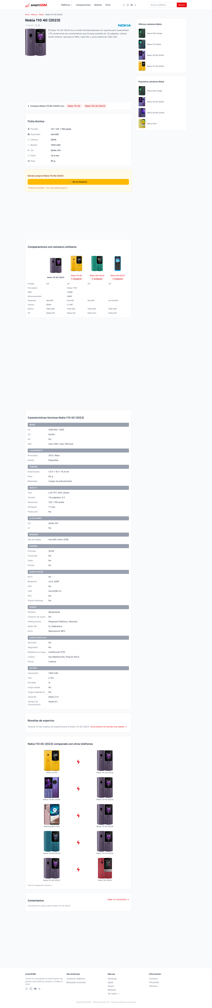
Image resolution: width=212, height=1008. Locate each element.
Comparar (77, 279)
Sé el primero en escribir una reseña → (108, 726)
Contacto (153, 978)
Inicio (27, 14)
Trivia (107, 5)
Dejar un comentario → (118, 899)
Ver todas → (113, 993)
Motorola (112, 990)
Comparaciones (83, 5)
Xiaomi (111, 986)
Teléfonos (65, 5)
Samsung (112, 978)
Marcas (34, 14)
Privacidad (154, 982)
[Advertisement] (78, 215)
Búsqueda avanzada (76, 982)
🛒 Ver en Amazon (78, 182)
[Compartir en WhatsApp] (39, 25)
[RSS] (135, 5)
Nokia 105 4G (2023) (95, 106)
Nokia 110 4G (74, 106)
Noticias (98, 5)
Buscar (182, 5)
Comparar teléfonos (75, 978)
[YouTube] (132, 5)
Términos (153, 986)
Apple (110, 982)
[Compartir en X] (36, 25)
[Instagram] (128, 5)
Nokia (41, 14)
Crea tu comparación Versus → (40, 885)
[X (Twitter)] (124, 5)
